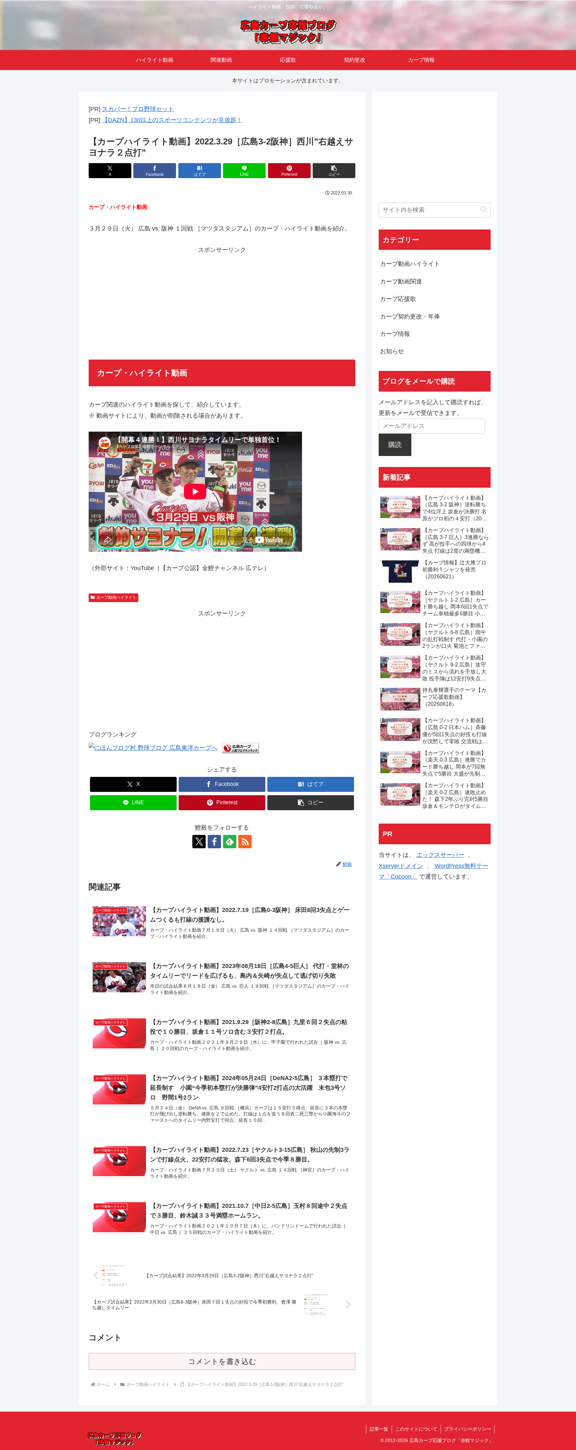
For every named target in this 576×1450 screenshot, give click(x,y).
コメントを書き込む (222, 1361)
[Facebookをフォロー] (214, 841)
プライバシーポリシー (467, 1429)
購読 (395, 444)
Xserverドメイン (401, 866)
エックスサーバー (440, 855)
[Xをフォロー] (199, 841)
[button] (334, 170)
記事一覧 (379, 1429)
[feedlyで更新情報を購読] (229, 841)
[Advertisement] (222, 302)
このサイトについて (416, 1429)
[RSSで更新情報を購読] (245, 841)
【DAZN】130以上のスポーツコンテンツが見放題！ (172, 120)
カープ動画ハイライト (116, 597)
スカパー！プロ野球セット (138, 109)
